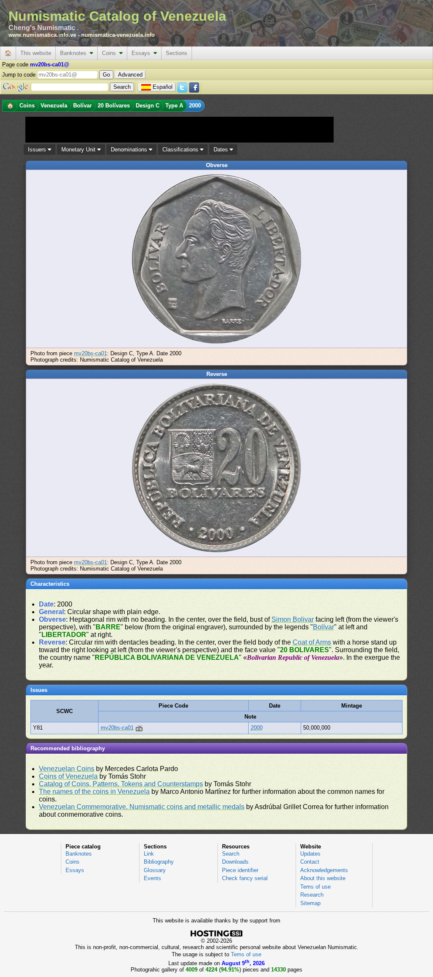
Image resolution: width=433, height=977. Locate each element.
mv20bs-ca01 (90, 353)
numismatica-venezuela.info (118, 35)
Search (230, 854)
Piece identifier (240, 870)
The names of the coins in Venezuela (94, 791)
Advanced (130, 74)
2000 (257, 728)
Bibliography (159, 862)
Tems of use (315, 887)
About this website (322, 878)
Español (163, 87)
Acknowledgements (324, 870)
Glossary (155, 870)
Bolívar (323, 627)
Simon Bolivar (292, 619)
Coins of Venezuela (68, 776)
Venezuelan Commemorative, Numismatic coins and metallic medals (141, 806)
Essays (142, 53)
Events (152, 878)
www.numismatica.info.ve (42, 35)
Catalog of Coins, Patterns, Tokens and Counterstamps (121, 784)
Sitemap (310, 903)
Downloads (235, 862)
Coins (110, 53)
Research (311, 895)
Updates (310, 854)
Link (149, 854)
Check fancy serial (245, 878)
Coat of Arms (312, 642)
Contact (309, 862)
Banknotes (75, 53)
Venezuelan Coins (66, 768)
